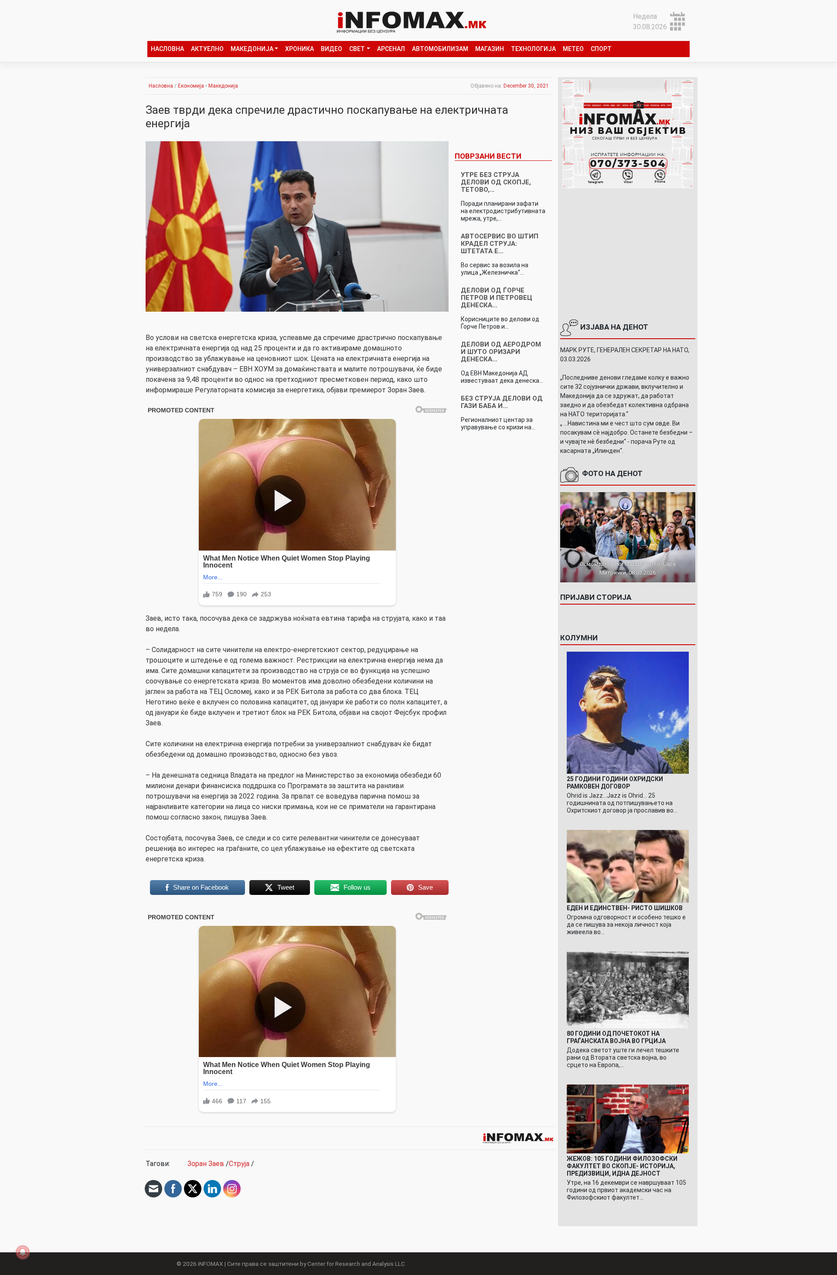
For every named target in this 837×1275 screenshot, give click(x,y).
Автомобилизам (440, 48)
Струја (239, 1163)
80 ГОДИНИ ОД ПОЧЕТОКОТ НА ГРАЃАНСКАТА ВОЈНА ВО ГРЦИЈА (616, 1037)
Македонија (252, 48)
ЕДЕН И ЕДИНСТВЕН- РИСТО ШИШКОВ (625, 907)
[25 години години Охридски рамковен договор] (628, 712)
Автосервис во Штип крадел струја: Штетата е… (499, 243)
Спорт (601, 48)
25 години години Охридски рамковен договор (615, 782)
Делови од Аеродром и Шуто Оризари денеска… (501, 351)
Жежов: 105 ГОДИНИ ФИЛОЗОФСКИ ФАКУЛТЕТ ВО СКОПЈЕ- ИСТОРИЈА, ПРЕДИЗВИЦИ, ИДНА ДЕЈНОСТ (622, 1166)
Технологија (533, 48)
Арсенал (391, 48)
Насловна (167, 48)
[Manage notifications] (23, 1252)
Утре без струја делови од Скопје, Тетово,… (496, 182)
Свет (357, 48)
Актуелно (207, 48)
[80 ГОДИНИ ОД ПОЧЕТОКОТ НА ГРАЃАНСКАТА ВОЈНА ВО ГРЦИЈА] (628, 989)
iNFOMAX (210, 1263)
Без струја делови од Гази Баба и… (502, 402)
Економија (191, 86)
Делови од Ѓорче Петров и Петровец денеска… (496, 297)
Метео (573, 48)
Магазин (489, 48)
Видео (331, 48)
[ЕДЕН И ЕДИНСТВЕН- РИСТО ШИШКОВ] (628, 866)
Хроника (299, 48)
